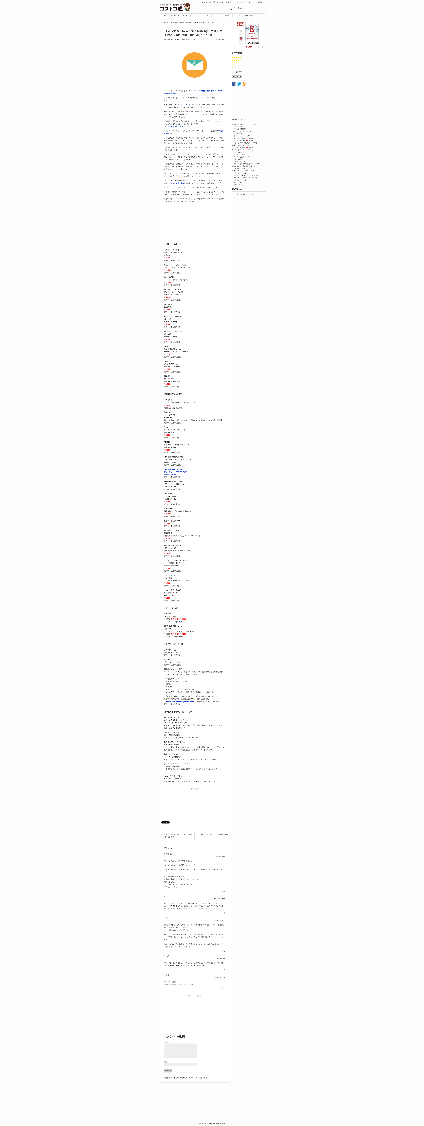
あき (235, 152)
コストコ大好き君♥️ (240, 140)
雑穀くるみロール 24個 (240, 145)
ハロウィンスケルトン (184, 105)
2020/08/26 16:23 (219, 977)
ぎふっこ (236, 129)
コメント (168, 1042)
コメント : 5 (191, 39)
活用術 (196, 15)
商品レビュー (174, 15)
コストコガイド (206, 2)
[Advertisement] (194, 222)
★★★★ (236, 60)
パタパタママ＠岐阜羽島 (241, 143)
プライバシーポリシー (250, 2)
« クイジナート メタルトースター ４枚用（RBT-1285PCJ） (176, 835)
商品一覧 (215, 2)
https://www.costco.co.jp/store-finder (180, 701)
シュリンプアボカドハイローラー (243, 150)
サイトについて (237, 2)
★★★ (235, 62)
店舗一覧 (229, 2)
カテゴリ (222, 2)
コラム (206, 15)
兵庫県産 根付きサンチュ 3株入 (244, 124)
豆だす (235, 182)
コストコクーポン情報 (181, 39)
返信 (223, 891)
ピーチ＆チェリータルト (176, 183)
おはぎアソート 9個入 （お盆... (244, 171)
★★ (234, 65)
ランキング (237, 15)
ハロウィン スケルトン (174, 126)
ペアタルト (176, 173)
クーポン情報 (248, 15)
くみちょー (237, 161)
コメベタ (236, 154)
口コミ (217, 15)
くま (235, 159)
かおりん (236, 168)
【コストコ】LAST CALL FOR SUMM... (245, 175)
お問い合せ (261, 2)
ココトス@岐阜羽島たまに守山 (244, 164)
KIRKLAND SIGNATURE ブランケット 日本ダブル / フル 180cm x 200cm (175, 471)
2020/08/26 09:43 (219, 958)
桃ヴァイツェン (238, 131)
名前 (165, 1062)
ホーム (164, 15)
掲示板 (227, 15)
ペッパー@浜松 (238, 157)
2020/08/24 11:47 (219, 856)
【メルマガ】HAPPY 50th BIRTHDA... (245, 138)
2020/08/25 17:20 (219, 920)
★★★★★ (237, 57)
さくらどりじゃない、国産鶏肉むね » (214, 834)
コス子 (235, 127)
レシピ (185, 15)
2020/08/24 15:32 (219, 899)
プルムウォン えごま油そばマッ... (244, 166)
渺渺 (235, 184)
